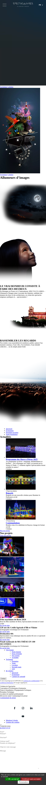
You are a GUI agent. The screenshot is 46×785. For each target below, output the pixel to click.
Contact (3, 678)
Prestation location (12, 432)
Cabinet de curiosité (18, 676)
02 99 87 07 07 (5, 728)
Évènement (9, 431)
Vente (14, 663)
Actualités (15, 657)
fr (40, 5)
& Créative (9, 671)
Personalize (23, 782)
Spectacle (9, 429)
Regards (9, 493)
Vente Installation (12, 434)
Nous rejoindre (17, 654)
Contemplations (13, 523)
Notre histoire (16, 652)
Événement (15, 675)
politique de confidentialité (31, 681)
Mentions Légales (12, 720)
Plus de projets (5, 531)
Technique (3, 87)
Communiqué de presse (8, 698)
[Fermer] (1, 724)
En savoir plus (5, 625)
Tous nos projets (5, 535)
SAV (13, 669)
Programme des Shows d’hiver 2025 (22, 459)
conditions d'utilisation (6, 682)
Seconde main (16, 667)
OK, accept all (13, 779)
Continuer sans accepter (31, 779)
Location (15, 665)
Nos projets (15, 656)
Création (10, 87)
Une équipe (10, 650)
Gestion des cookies (12, 722)
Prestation (15, 661)
